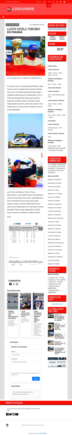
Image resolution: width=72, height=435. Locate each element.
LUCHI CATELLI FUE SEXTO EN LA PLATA (25, 314)
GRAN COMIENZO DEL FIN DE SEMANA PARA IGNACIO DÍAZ (37, 317)
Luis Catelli (31, 20)
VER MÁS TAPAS (57, 304)
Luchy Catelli (20, 20)
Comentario (14, 359)
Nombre (13, 351)
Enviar (36, 379)
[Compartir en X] (13, 284)
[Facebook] (53, 2)
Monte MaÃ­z (52, 20)
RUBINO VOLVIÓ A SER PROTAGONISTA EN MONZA (12, 315)
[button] (44, 2)
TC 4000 (40, 20)
